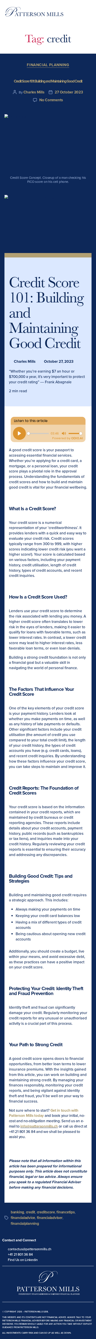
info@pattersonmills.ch (39, 1126)
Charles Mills (33, 92)
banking (17, 1212)
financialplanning (25, 1223)
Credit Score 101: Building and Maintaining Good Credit (48, 81)
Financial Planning (48, 65)
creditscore (46, 1212)
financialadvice (23, 1218)
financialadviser (50, 1218)
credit (30, 1212)
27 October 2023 (69, 92)
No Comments (51, 100)
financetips (65, 1212)
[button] (89, 13)
